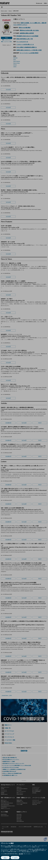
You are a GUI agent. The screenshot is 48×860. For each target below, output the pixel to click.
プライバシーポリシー (26, 851)
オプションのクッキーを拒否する (15, 858)
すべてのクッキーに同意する (5, 858)
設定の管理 (21, 853)
